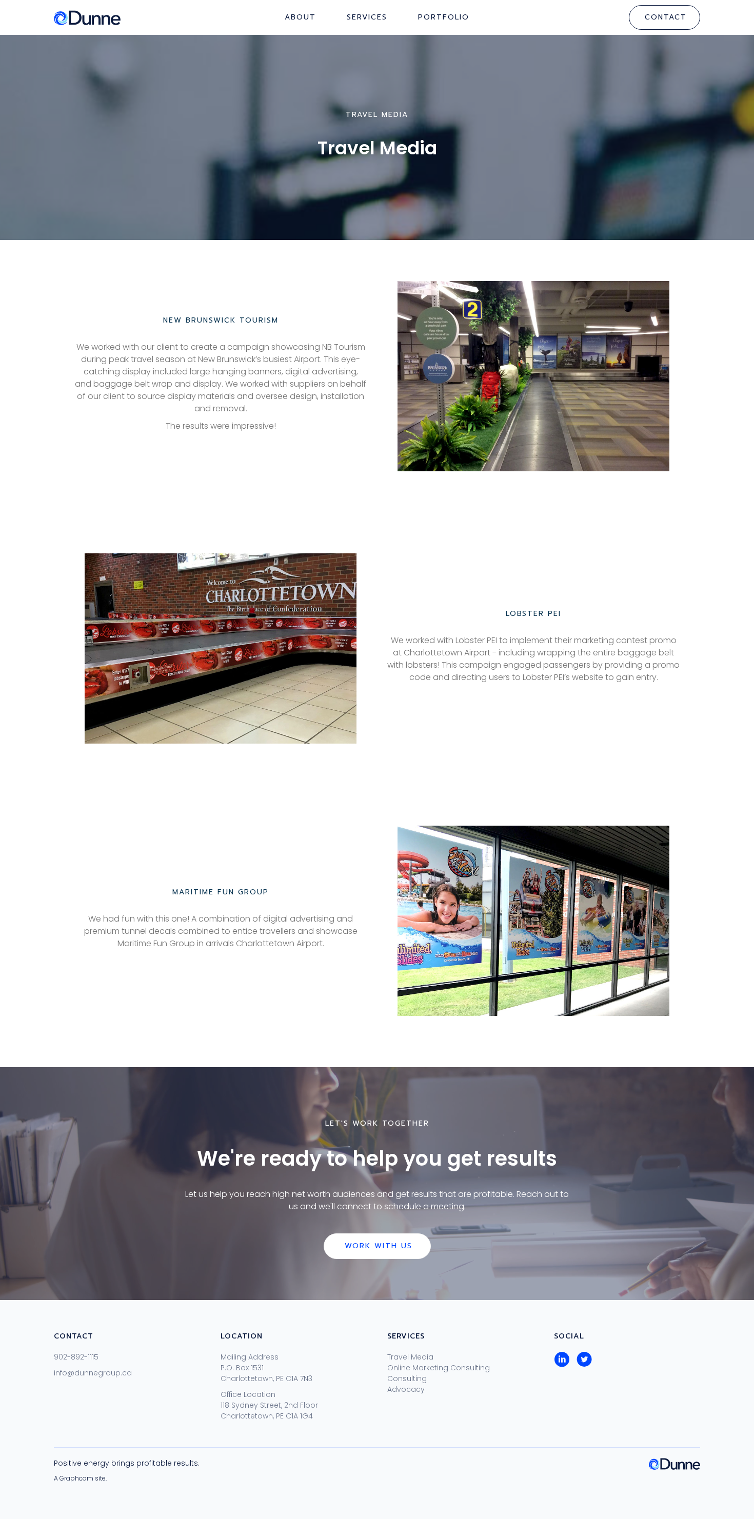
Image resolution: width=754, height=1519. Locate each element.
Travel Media (410, 1357)
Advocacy (406, 1389)
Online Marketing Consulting (438, 1368)
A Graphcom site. (80, 1478)
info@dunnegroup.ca (93, 1373)
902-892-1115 (76, 1357)
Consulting (407, 1378)
